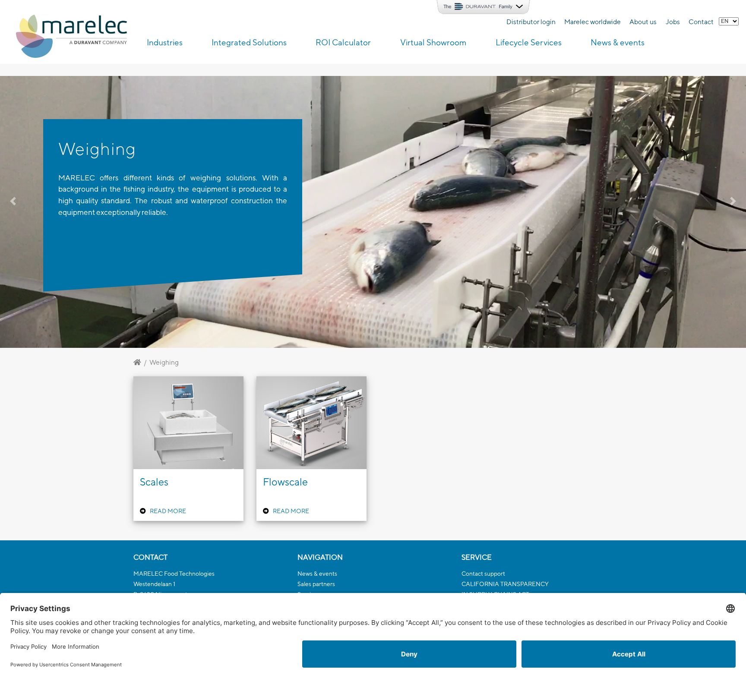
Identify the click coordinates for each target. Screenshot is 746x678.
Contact (701, 21)
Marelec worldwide (592, 21)
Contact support (483, 573)
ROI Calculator (343, 42)
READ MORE (168, 511)
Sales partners (316, 583)
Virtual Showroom (433, 42)
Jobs (673, 21)
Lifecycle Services (529, 42)
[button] (56, 212)
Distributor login (531, 21)
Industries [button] (165, 42)
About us (643, 21)
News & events (317, 573)
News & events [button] (618, 42)
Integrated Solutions (249, 42)
